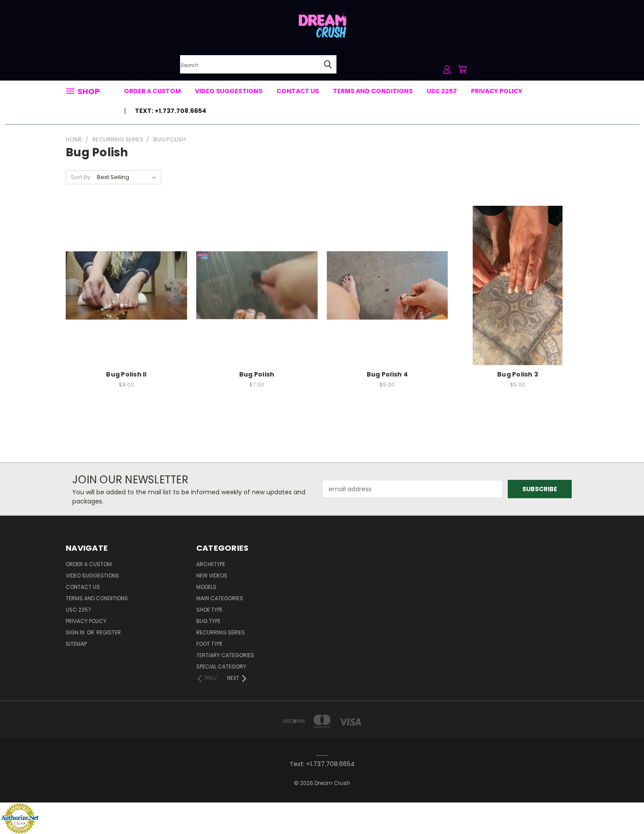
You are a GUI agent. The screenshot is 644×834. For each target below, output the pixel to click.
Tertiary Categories (225, 655)
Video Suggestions (228, 91)
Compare (123, 284)
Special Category (221, 666)
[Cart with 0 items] (462, 69)
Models (206, 587)
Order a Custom (152, 91)
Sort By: (81, 177)
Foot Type (209, 643)
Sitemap (76, 643)
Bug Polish (257, 374)
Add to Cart (126, 300)
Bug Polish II (126, 374)
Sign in (76, 632)
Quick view (126, 267)
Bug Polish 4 (387, 374)
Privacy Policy (496, 91)
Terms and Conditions (373, 91)
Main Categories (219, 598)
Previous (621, 806)
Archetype (210, 564)
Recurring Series (220, 632)
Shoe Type (209, 609)
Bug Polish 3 (517, 374)
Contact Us (297, 91)
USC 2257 (442, 91)
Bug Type (208, 621)
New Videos (211, 575)
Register (108, 632)
